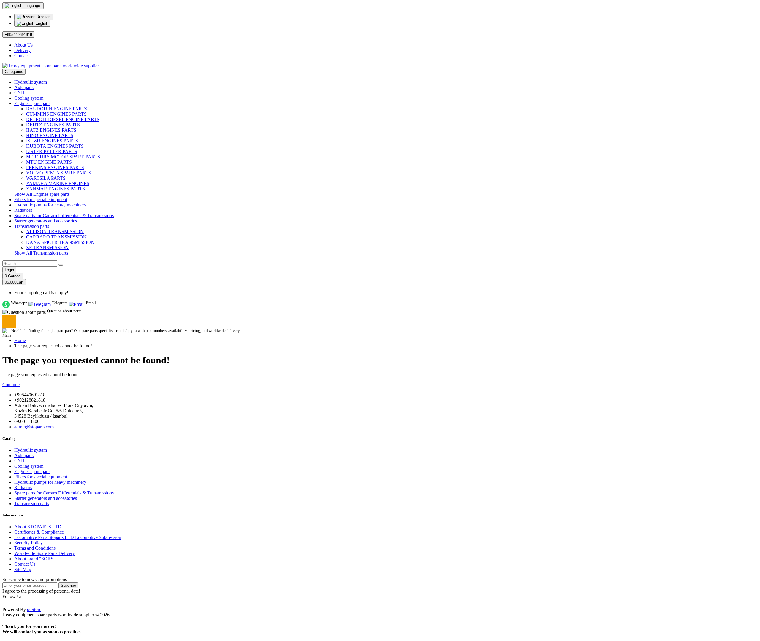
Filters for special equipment (40, 199)
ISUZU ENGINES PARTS (52, 140)
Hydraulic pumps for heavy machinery (50, 204)
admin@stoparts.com (34, 426)
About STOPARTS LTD (37, 526)
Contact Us (24, 564)
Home (20, 340)
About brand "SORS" (35, 558)
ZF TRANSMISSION (47, 247)
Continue (11, 384)
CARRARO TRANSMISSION (56, 236)
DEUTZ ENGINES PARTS (53, 124)
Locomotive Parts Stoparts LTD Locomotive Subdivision (67, 537)
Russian (42, 17)
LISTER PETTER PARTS (51, 151)
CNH (19, 92)
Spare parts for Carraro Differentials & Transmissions (64, 215)
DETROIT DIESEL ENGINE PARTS (62, 119)
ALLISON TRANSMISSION (55, 231)
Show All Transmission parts (41, 252)
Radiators (23, 210)
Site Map (22, 569)
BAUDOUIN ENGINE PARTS (56, 108)
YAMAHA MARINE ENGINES (57, 183)
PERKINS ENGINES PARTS (55, 167)
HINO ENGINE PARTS (49, 135)
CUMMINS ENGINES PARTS (56, 114)
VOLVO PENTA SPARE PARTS (58, 172)
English (41, 23)
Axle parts (24, 87)
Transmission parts (31, 226)
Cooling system (28, 98)
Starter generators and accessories (45, 220)
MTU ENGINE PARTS (49, 162)
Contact (21, 55)
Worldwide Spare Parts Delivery (44, 553)
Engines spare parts (32, 103)
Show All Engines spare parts (41, 194)
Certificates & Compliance (39, 532)
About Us (23, 44)
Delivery (22, 50)
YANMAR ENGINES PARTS (55, 188)
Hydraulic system (30, 82)
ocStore (34, 609)
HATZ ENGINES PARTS (51, 130)
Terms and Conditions (35, 548)
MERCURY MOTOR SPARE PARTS (63, 156)
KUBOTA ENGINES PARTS (55, 146)
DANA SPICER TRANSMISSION (60, 242)
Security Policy (28, 542)
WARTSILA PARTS (46, 178)
